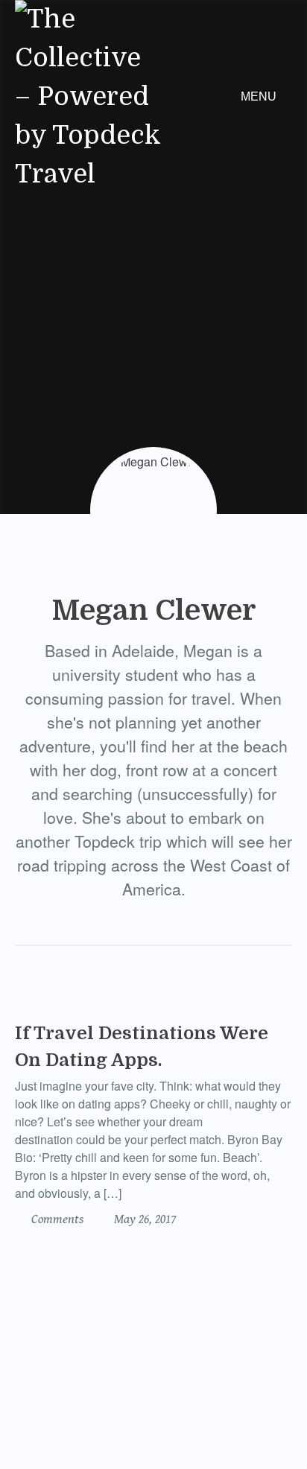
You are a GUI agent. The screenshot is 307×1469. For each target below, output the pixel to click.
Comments (55, 1219)
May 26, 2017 (143, 1219)
